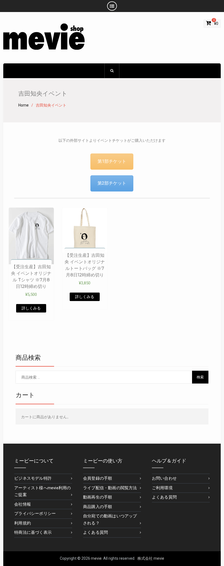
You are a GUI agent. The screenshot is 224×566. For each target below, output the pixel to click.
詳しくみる (31, 308)
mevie (96, 558)
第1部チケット (112, 161)
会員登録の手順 (97, 478)
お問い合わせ (164, 478)
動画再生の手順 (97, 497)
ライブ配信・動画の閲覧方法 (110, 487)
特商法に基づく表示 (33, 532)
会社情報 (22, 504)
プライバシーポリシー (35, 513)
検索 (200, 377)
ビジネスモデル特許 (33, 478)
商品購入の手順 (97, 506)
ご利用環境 (162, 487)
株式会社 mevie (150, 558)
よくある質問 (95, 532)
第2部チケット (112, 183)
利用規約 (22, 523)
